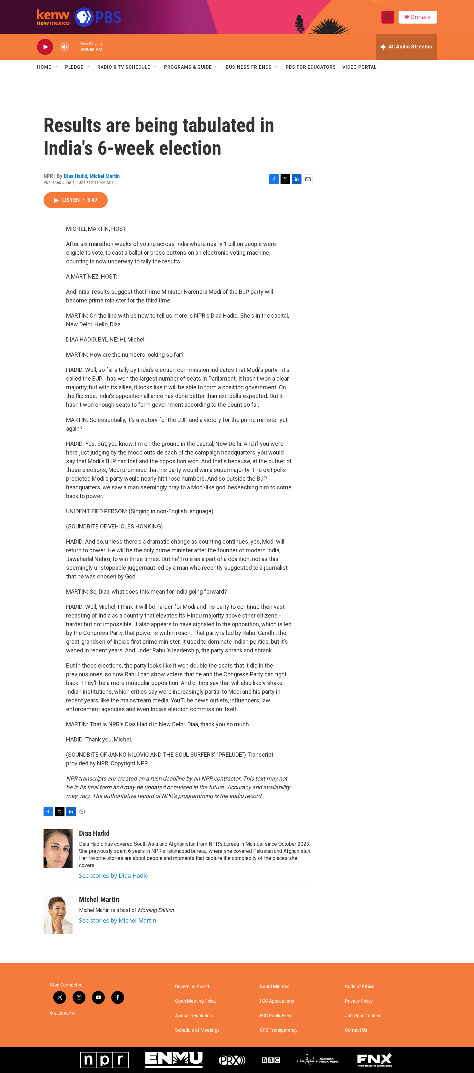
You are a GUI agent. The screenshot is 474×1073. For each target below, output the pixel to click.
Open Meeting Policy (196, 1001)
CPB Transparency (279, 1030)
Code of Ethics (359, 986)
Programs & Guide (188, 67)
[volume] (64, 47)
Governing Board (192, 986)
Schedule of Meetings (197, 1030)
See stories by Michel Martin (117, 920)
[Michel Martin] (58, 914)
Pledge (74, 67)
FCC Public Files (275, 1015)
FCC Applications (277, 1001)
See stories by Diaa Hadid (114, 875)
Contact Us (356, 1030)
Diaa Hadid (75, 176)
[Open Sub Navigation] (56, 67)
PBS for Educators (311, 67)
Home (44, 67)
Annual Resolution (193, 1015)
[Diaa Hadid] (58, 848)
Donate (420, 17)
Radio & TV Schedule (123, 67)
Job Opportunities (363, 1015)
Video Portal (359, 67)
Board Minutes (275, 986)
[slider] (75, 46)
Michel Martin (105, 176)
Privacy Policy (359, 1001)
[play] (45, 47)
